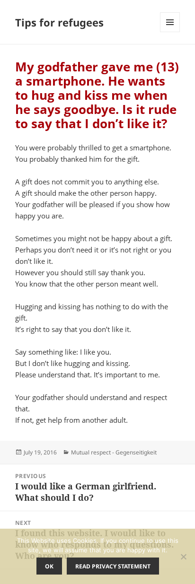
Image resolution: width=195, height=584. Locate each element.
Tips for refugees (59, 22)
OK (49, 566)
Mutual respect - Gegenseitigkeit (114, 452)
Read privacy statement (113, 566)
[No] (183, 556)
